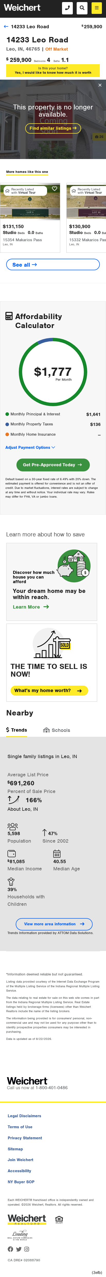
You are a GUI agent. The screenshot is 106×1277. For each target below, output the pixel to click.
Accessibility (19, 1170)
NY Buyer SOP (21, 1182)
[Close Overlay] (100, 85)
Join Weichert (20, 1159)
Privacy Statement (25, 1138)
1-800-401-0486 (52, 1087)
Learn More (31, 607)
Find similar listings (51, 128)
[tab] (16, 731)
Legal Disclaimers (24, 1115)
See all (22, 264)
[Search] (82, 8)
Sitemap (15, 1149)
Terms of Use (20, 1127)
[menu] (96, 8)
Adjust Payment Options (27, 447)
